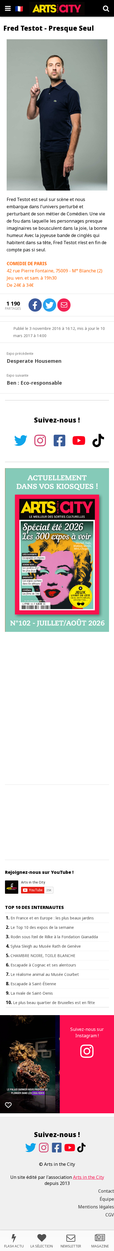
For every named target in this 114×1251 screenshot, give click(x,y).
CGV (109, 1215)
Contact (106, 1191)
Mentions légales (96, 1207)
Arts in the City (88, 1177)
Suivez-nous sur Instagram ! (87, 1032)
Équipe (107, 1199)
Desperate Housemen (34, 361)
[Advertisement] (57, 708)
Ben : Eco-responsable (34, 382)
